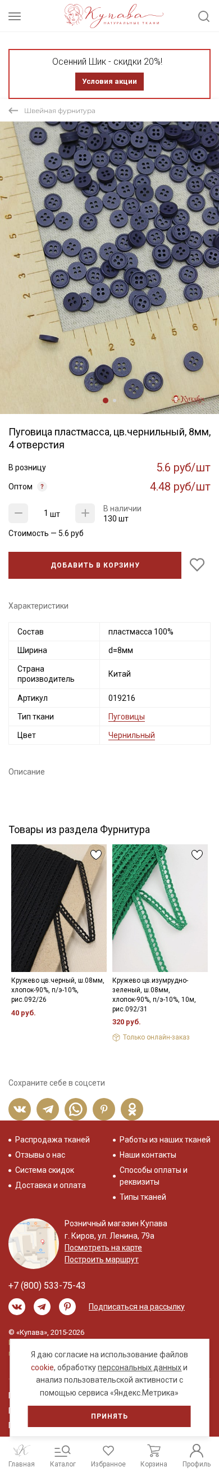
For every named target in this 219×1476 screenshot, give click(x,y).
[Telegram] (48, 1109)
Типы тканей (143, 1197)
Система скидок (44, 1170)
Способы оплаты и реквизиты (154, 1176)
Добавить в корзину (95, 565)
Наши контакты (148, 1154)
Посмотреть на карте (103, 1247)
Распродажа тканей (52, 1139)
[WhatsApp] (76, 1109)
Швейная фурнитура (59, 110)
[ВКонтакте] (20, 1109)
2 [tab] (114, 400)
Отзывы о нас (40, 1154)
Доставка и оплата (50, 1185)
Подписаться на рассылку (137, 1306)
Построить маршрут (102, 1259)
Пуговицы (126, 716)
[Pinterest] (104, 1109)
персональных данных (139, 1367)
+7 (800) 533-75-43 (47, 1285)
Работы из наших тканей (165, 1139)
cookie (42, 1367)
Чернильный (131, 735)
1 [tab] (105, 400)
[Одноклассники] (132, 1109)
